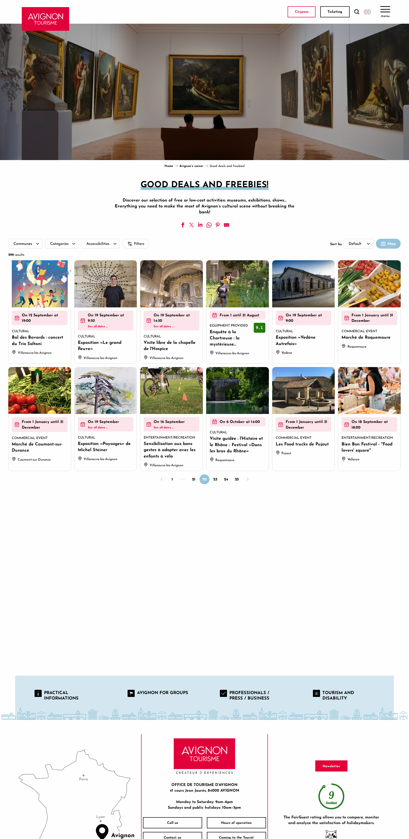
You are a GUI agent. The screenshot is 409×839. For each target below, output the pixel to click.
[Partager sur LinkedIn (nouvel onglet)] (200, 225)
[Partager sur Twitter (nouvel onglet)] (191, 225)
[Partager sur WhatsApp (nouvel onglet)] (209, 225)
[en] (367, 11)
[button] (356, 11)
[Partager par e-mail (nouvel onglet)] (226, 225)
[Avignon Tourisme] (45, 19)
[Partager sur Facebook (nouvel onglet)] (182, 225)
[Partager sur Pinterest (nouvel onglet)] (217, 225)
